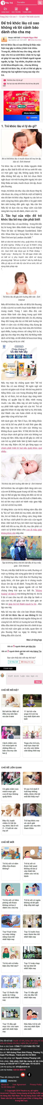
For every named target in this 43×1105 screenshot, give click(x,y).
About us (5, 1084)
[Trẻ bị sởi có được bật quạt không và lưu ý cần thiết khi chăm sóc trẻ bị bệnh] (32, 852)
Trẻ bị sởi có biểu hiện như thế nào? (10, 964)
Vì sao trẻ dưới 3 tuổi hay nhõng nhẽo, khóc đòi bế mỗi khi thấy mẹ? (32, 793)
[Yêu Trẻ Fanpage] (29, 1077)
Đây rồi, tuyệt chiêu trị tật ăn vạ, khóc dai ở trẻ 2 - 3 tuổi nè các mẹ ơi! (10, 825)
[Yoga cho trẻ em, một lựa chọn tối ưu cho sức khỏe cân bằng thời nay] (32, 732)
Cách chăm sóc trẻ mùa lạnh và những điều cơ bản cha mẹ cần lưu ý (10, 748)
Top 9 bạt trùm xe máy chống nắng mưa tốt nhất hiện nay (9, 935)
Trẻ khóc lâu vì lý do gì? (13, 80)
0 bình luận (8, 668)
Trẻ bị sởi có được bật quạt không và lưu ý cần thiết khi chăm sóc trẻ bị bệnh (31, 869)
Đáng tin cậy (28, 662)
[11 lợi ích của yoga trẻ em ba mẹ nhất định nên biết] (32, 700)
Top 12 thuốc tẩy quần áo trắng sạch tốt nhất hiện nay (11, 996)
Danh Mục (5, 12)
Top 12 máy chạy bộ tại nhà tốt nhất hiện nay (32, 966)
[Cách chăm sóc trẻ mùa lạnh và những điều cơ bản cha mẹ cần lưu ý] (10, 732)
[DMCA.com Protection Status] (9, 1082)
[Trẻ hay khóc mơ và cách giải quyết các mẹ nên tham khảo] (32, 809)
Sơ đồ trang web (8, 1087)
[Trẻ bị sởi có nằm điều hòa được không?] (10, 852)
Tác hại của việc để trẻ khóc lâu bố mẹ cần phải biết (21, 85)
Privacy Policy (36, 1084)
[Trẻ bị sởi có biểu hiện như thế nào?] (10, 952)
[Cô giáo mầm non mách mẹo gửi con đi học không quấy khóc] (10, 778)
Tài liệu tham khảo (35, 40)
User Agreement (19, 1084)
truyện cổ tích (18, 1041)
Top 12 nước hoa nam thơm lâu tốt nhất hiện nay (32, 934)
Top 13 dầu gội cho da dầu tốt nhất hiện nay (31, 995)
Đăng (38, 682)
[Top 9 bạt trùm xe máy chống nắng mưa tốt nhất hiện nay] (10, 921)
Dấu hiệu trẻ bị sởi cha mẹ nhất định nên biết (32, 1026)
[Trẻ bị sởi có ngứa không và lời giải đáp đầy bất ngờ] (32, 889)
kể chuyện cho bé (11, 1043)
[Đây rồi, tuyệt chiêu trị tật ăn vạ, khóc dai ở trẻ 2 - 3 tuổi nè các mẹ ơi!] (10, 809)
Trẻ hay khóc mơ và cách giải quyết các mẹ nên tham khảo (32, 824)
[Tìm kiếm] (40, 2)
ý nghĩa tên (23, 1043)
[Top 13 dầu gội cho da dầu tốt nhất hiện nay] (32, 981)
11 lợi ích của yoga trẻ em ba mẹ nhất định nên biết (32, 715)
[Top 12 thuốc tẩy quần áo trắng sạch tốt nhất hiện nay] (10, 981)
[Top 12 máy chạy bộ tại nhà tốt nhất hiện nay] (32, 952)
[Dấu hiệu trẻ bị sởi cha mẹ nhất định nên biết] (32, 1013)
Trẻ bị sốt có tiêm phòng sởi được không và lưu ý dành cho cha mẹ (11, 904)
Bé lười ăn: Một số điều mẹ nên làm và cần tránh (11, 714)
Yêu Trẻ (9, 3)
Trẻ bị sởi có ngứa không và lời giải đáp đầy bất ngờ (32, 902)
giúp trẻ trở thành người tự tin (22, 604)
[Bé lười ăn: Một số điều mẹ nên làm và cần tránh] (10, 700)
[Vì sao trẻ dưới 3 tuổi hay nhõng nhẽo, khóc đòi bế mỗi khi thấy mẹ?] (32, 778)
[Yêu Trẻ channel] (23, 1077)
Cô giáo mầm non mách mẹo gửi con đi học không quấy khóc (10, 793)
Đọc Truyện (16, 12)
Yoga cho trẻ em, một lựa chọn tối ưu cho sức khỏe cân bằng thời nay (32, 747)
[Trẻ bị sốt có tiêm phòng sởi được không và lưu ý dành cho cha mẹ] (10, 889)
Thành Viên (27, 12)
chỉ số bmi (33, 1043)
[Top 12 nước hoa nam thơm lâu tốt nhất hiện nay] (32, 921)
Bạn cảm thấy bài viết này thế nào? (21, 658)
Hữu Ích (14, 662)
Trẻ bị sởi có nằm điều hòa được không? (10, 866)
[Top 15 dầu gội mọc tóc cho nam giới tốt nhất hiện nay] (10, 1013)
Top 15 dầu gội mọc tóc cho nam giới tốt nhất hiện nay (11, 1028)
